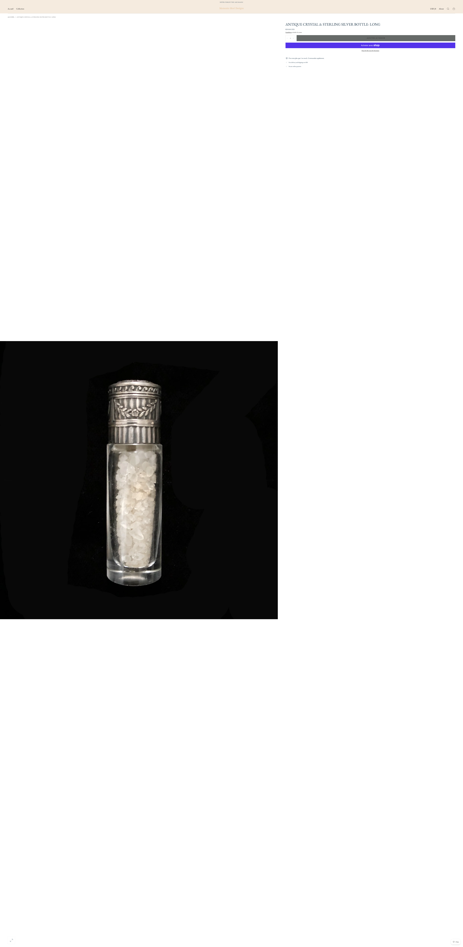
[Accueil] (231, 9)
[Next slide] (270, 480)
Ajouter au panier (376, 38)
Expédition (289, 32)
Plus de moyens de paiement (370, 51)
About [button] (441, 9)
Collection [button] (20, 9)
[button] (433, 9)
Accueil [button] (10, 9)
